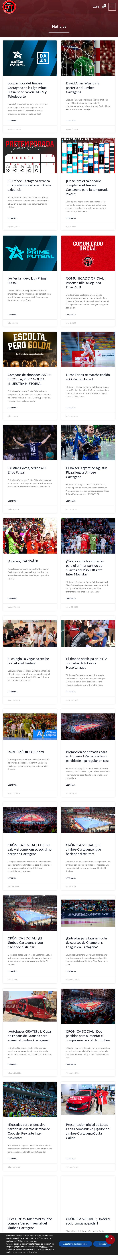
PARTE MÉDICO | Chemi (26, 752)
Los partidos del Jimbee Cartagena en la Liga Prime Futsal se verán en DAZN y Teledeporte (27, 89)
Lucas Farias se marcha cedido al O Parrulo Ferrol (88, 377)
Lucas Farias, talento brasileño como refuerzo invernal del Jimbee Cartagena (30, 1223)
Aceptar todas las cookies (75, 1243)
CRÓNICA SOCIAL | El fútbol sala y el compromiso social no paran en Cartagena (29, 849)
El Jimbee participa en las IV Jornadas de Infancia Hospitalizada (86, 663)
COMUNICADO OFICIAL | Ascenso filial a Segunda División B (86, 282)
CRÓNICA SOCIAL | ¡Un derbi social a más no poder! (88, 1221)
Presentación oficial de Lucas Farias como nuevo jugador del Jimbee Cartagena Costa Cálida (88, 1131)
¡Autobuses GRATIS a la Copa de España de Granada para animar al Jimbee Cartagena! (29, 1035)
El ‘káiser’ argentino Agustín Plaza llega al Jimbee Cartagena (86, 472)
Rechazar (102, 1243)
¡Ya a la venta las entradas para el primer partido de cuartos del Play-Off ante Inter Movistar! (85, 567)
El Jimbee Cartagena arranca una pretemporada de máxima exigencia (29, 185)
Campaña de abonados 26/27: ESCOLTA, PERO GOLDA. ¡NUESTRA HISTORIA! (29, 379)
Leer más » (13, 121)
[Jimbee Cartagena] (9, 7)
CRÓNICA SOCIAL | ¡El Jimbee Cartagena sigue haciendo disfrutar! (83, 849)
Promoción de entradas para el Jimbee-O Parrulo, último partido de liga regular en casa (88, 756)
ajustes (44, 1246)
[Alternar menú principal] (112, 6)
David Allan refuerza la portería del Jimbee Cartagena (82, 87)
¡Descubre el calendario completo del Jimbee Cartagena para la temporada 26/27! (87, 187)
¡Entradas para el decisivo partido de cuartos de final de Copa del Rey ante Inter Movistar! (29, 1131)
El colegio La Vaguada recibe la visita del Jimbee (28, 661)
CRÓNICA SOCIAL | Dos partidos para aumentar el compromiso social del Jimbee (88, 1035)
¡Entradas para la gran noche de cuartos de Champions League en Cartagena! (87, 942)
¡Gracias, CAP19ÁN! (23, 561)
